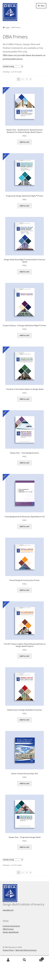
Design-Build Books (11, 932)
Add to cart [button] (24, 142)
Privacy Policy (8, 950)
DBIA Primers (8, 929)
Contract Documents (11, 926)
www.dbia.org (8, 910)
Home (7, 27)
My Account (8, 960)
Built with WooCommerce (26, 950)
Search (24, 960)
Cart (38, 958)
